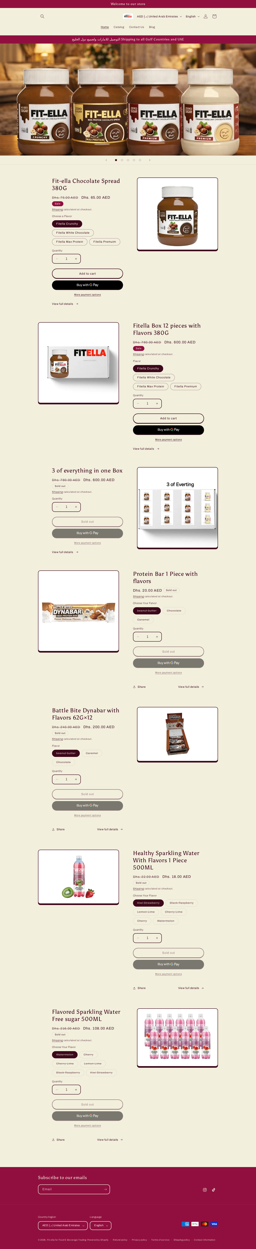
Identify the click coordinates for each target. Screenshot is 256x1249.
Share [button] (142, 686)
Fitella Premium (185, 386)
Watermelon (168, 922)
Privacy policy (139, 1240)
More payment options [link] (87, 542)
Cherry (144, 922)
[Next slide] (149, 160)
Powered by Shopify (98, 1240)
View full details (63, 303)
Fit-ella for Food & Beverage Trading (66, 1240)
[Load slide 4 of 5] (134, 160)
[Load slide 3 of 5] (128, 160)
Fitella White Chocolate (73, 232)
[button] (42, 16)
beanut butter (149, 611)
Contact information (204, 1240)
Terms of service (160, 1240)
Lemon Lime (148, 913)
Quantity (57, 250)
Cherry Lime (176, 913)
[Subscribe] (105, 1189)
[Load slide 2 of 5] (122, 160)
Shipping (57, 209)
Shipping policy (182, 1240)
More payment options (87, 294)
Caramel (145, 620)
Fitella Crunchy (67, 223)
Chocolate (176, 611)
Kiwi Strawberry (150, 904)
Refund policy (120, 1240)
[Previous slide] (106, 160)
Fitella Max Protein (69, 241)
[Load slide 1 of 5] (116, 160)
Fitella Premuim (104, 241)
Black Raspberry (184, 904)
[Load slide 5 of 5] (140, 160)
